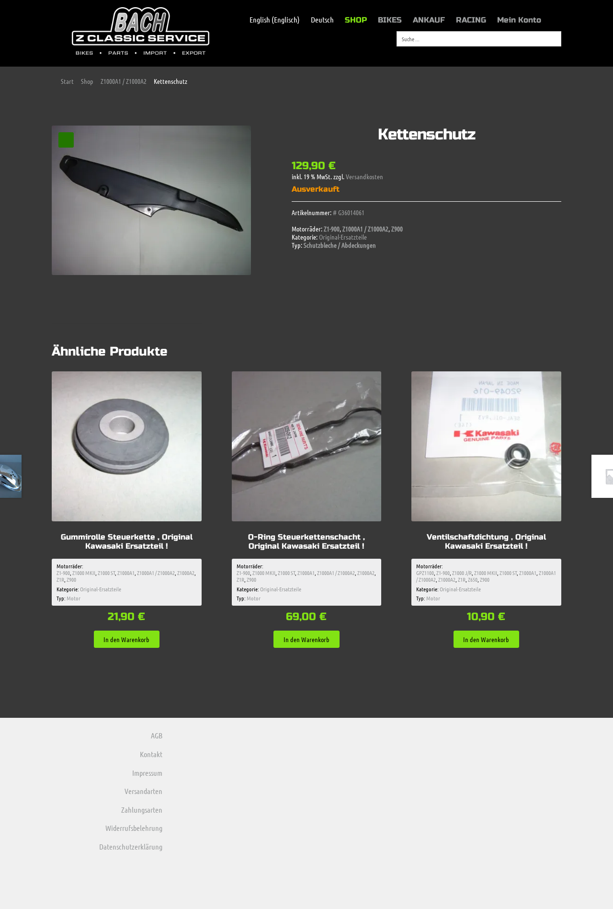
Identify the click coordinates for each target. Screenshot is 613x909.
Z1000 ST (106, 572)
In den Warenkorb (126, 639)
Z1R (60, 579)
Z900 (397, 228)
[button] (66, 140)
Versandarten (143, 790)
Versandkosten (364, 176)
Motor (73, 598)
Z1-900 (332, 228)
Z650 (472, 579)
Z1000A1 (126, 572)
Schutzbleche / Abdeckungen (340, 245)
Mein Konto (519, 19)
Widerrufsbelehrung (133, 827)
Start (67, 81)
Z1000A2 (185, 572)
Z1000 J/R (462, 572)
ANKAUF (429, 19)
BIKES (390, 19)
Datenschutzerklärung (130, 846)
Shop (87, 81)
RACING (471, 19)
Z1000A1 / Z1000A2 (124, 81)
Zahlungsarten (141, 809)
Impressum (147, 772)
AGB (156, 735)
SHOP (356, 19)
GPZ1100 (425, 572)
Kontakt (151, 754)
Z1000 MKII (83, 572)
